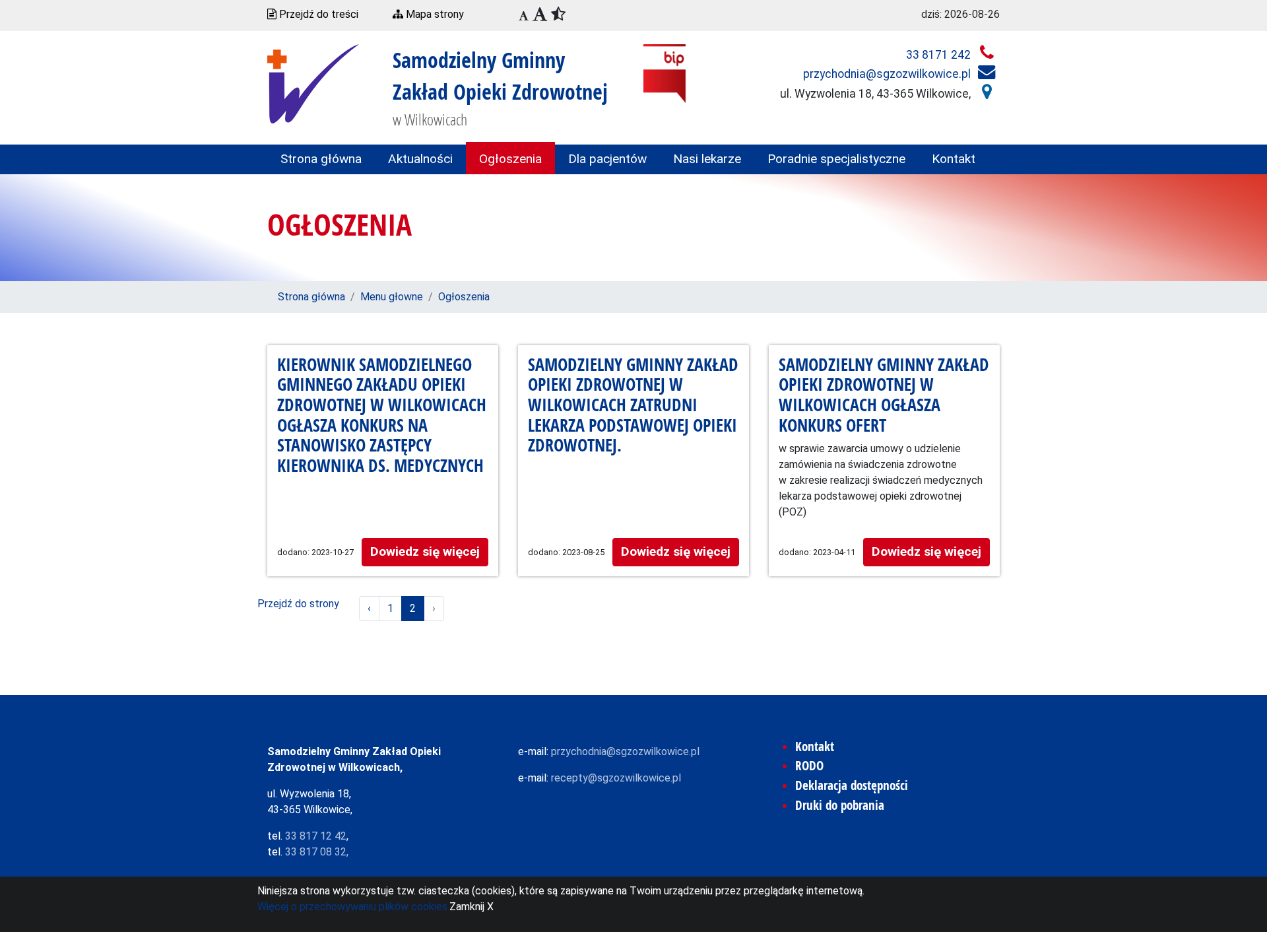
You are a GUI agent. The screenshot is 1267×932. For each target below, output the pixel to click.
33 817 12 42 (315, 836)
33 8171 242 (939, 54)
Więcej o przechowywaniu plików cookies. (353, 906)
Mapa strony (433, 14)
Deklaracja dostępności (851, 785)
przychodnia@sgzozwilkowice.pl (888, 74)
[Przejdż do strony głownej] (313, 83)
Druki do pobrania (839, 805)
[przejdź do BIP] (664, 73)
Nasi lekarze (707, 158)
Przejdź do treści (317, 14)
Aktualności (420, 158)
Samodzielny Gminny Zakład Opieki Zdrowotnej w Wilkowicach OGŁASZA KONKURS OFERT (884, 395)
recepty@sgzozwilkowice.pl (616, 778)
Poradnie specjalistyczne (836, 158)
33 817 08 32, (316, 852)
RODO (809, 765)
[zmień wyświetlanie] (553, 15)
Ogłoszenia (510, 158)
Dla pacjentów (607, 158)
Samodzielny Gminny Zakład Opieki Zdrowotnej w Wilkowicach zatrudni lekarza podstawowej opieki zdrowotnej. (633, 406)
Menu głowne (391, 296)
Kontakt (953, 158)
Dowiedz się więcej (425, 551)
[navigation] (523, 16)
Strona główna (321, 158)
